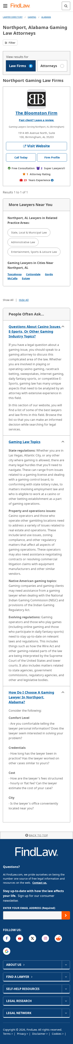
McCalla (12, 278)
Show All (8, 300)
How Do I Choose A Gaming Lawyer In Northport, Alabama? (31, 697)
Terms (7, 1033)
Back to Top (38, 835)
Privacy (22, 1033)
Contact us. (39, 882)
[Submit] (66, 915)
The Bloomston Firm (36, 113)
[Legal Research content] (66, 1001)
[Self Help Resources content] (66, 989)
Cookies (57, 1033)
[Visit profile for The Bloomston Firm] (36, 99)
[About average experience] (52, 180)
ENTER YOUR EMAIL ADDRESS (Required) (29, 908)
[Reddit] (58, 938)
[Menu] (5, 5)
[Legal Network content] (66, 1013)
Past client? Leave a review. (36, 120)
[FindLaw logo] (21, 5)
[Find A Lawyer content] (66, 977)
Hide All (24, 300)
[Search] (66, 6)
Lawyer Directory (12, 17)
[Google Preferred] (6, 951)
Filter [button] (11, 42)
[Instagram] (45, 938)
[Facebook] (6, 938)
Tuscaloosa (14, 274)
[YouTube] (19, 938)
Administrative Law (23, 242)
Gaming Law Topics (24, 442)
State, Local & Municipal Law (29, 232)
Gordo (49, 274)
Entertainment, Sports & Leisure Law (34, 252)
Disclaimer (39, 1033)
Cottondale (33, 274)
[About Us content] (66, 965)
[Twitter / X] (32, 938)
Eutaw (26, 278)
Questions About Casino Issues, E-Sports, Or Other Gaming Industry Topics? (35, 331)
